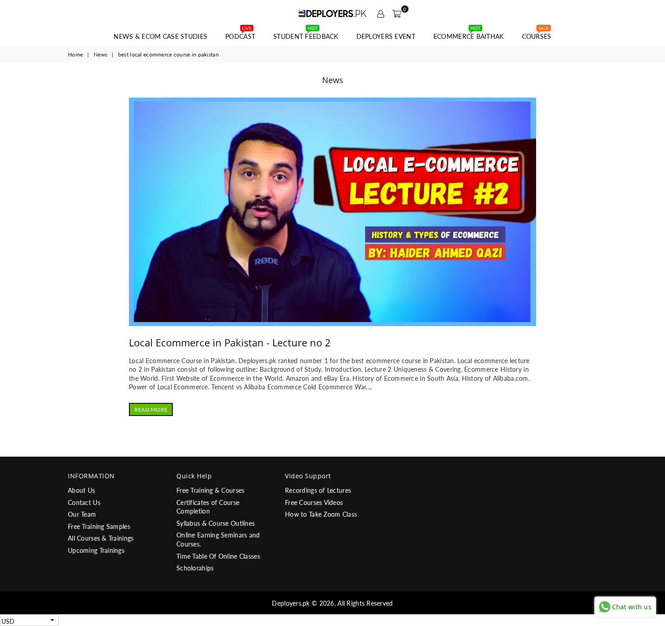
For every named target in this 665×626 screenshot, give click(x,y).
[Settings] (380, 13)
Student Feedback (305, 34)
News (100, 54)
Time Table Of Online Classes (218, 556)
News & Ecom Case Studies (160, 36)
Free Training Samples (99, 526)
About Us (81, 490)
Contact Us (84, 502)
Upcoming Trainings (96, 550)
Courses (536, 34)
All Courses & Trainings (100, 538)
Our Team (82, 514)
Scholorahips (195, 568)
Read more (150, 409)
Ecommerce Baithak (468, 34)
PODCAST (240, 34)
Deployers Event (385, 36)
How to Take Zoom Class (321, 514)
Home (75, 54)
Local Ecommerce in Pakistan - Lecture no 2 (230, 342)
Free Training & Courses (210, 490)
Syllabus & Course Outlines (215, 523)
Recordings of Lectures (318, 490)
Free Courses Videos (314, 502)
